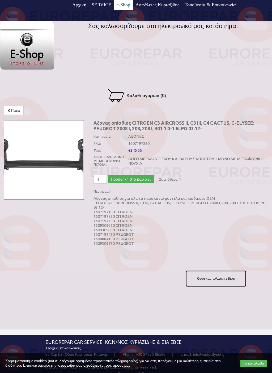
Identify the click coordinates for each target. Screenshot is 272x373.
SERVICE (101, 4)
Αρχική (79, 4)
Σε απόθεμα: (168, 179)
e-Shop (123, 4)
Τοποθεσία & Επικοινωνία (210, 4)
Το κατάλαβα (253, 363)
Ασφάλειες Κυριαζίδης (157, 4)
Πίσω (15, 110)
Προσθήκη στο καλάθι (131, 179)
